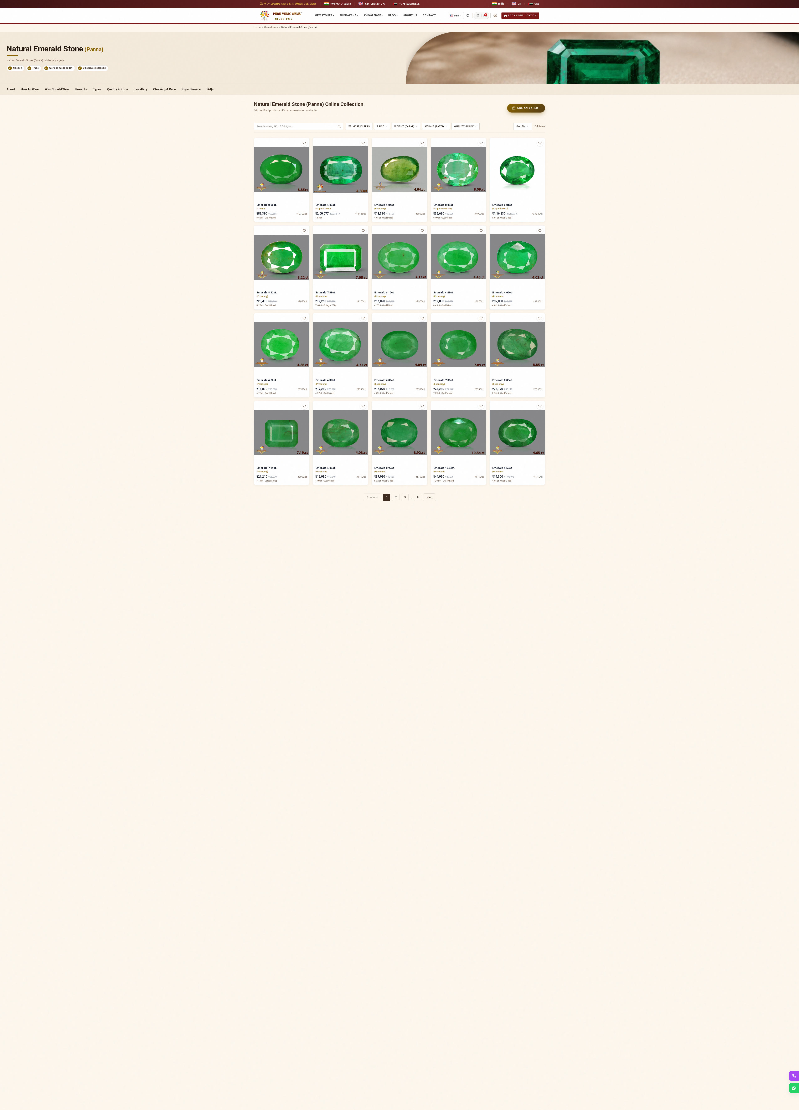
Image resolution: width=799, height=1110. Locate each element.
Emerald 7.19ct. (267, 467)
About (11, 89)
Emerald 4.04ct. (384, 204)
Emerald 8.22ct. (267, 292)
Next (429, 497)
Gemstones (324, 15)
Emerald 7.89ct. (443, 380)
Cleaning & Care (164, 89)
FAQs (210, 89)
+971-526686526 (409, 3)
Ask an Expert (528, 108)
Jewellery (140, 89)
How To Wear (30, 89)
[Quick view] (306, 151)
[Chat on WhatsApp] (794, 1088)
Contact (429, 15)
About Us (410, 15)
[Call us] (794, 1076)
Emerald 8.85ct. (267, 204)
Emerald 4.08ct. (325, 467)
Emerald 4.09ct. (384, 380)
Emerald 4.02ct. (502, 292)
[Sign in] (495, 15)
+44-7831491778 (375, 3)
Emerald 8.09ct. (443, 204)
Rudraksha (349, 15)
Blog (393, 15)
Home (257, 27)
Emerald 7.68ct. (325, 292)
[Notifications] (478, 15)
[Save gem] (304, 143)
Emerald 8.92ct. (384, 467)
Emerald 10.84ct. (444, 467)
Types (97, 89)
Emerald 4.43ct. (443, 292)
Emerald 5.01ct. (502, 204)
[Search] (468, 15)
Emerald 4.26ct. (267, 380)
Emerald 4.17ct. (384, 292)
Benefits (81, 89)
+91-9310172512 (340, 3)
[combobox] (382, 126)
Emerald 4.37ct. (325, 380)
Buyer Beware (191, 89)
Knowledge (373, 15)
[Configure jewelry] (306, 159)
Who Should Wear (57, 89)
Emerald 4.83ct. (325, 204)
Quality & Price (117, 89)
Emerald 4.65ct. (502, 467)
